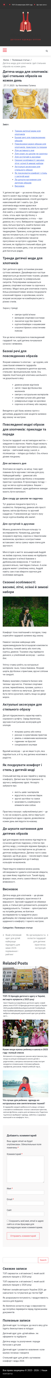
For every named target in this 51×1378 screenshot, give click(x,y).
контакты (8, 1373)
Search (43, 1260)
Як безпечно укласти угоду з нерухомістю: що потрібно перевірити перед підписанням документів (25, 1309)
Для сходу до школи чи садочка (31, 153)
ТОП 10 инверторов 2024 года (12, 5)
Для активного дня (24, 150)
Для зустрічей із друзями (28, 157)
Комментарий (14, 1154)
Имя (10, 1188)
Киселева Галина (27, 85)
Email (10, 1199)
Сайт (9, 1210)
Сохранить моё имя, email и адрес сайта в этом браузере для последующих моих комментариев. (25, 1224)
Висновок (19, 186)
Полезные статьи (24, 927)
